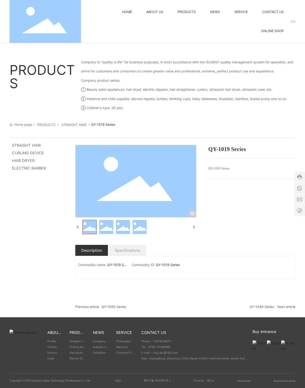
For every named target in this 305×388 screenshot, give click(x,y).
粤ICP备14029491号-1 (157, 380)
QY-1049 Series (261, 307)
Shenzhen (244, 381)
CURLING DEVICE (28, 153)
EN (293, 22)
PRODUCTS (46, 125)
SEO (118, 381)
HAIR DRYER (23, 160)
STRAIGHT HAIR (73, 125)
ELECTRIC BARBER (29, 168)
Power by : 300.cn (203, 380)
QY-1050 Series (114, 307)
